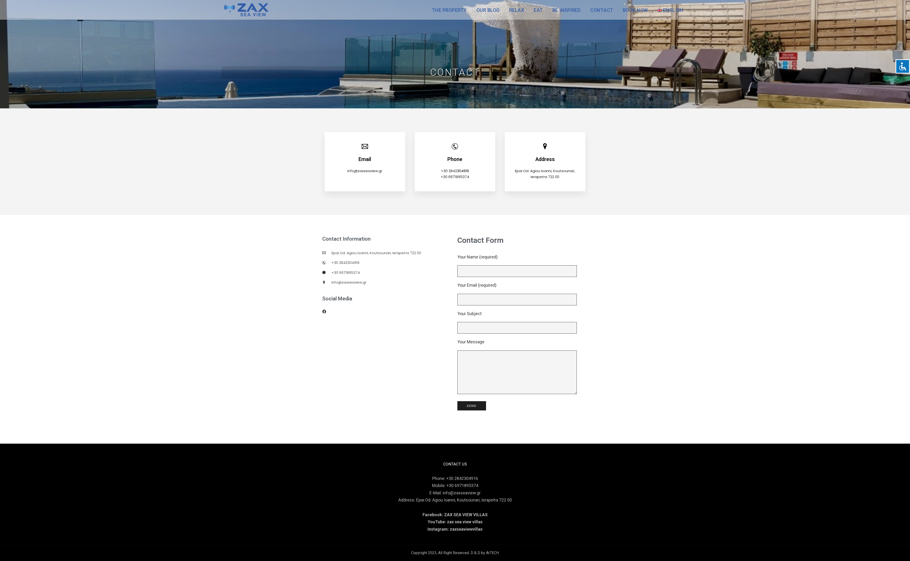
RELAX (516, 10)
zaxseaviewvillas (466, 529)
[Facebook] (324, 311)
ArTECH (492, 553)
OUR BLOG (488, 10)
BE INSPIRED (566, 10)
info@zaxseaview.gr (364, 170)
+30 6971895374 (455, 176)
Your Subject (469, 313)
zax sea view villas (464, 521)
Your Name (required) (477, 256)
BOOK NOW (635, 10)
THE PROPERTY (449, 10)
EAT (538, 10)
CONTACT (601, 10)
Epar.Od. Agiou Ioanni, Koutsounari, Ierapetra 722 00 (464, 499)
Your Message (470, 341)
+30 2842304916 (462, 478)
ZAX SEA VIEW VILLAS (466, 514)
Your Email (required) (476, 285)
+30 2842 (449, 170)
